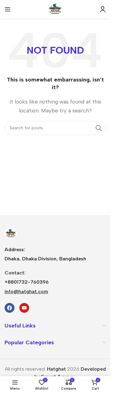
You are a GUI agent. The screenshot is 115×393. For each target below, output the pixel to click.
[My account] (103, 9)
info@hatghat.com (26, 291)
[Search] (99, 128)
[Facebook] (9, 308)
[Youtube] (24, 308)
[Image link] (11, 233)
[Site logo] (55, 9)
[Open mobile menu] (8, 9)
